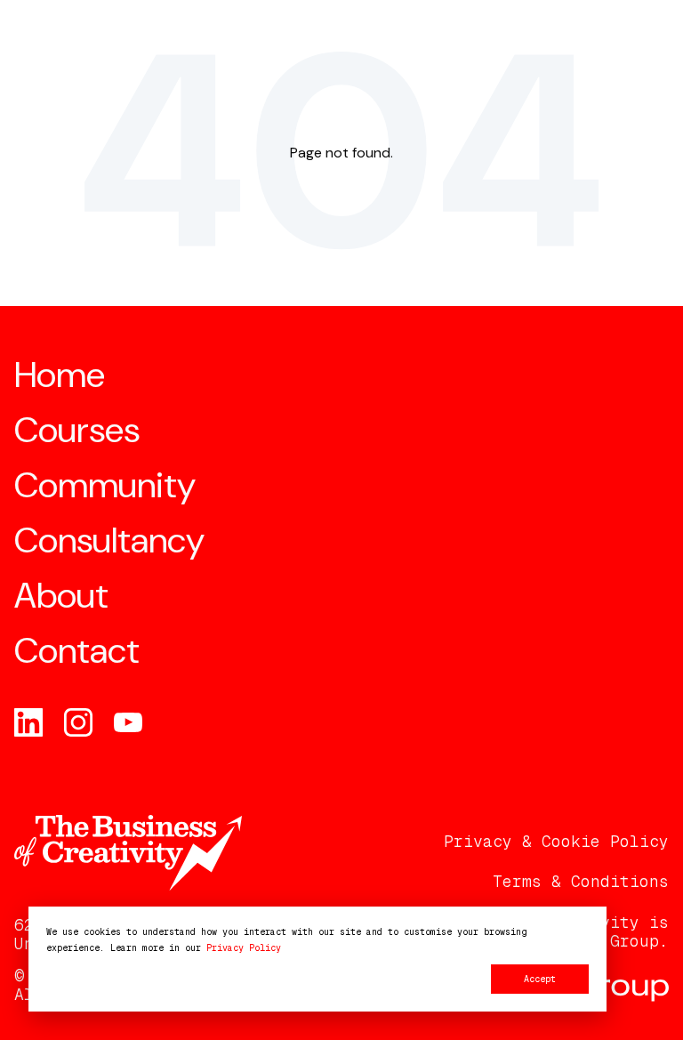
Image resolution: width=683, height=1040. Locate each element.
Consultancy (109, 540)
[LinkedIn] (28, 722)
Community (105, 485)
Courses (77, 429)
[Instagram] (78, 722)
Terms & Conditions (581, 881)
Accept (540, 979)
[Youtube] (128, 722)
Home (59, 374)
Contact (77, 650)
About (61, 595)
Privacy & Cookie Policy (556, 841)
